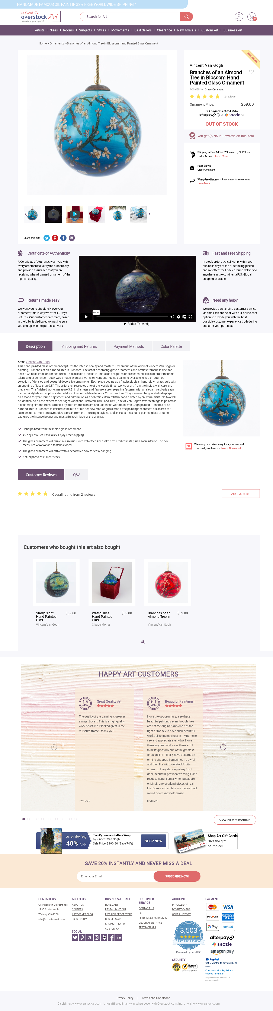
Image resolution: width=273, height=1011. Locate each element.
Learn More (221, 156)
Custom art (113, 928)
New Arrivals (186, 30)
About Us (78, 904)
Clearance (164, 30)
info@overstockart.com (51, 919)
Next (149, 214)
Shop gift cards (115, 924)
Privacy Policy (124, 998)
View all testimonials (234, 820)
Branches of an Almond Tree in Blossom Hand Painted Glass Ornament (112, 43)
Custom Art (209, 30)
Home (43, 43)
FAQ (141, 913)
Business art (113, 919)
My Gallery (179, 904)
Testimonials (147, 927)
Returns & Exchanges (153, 918)
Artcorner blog (82, 914)
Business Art (233, 30)
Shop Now (153, 841)
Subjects (85, 30)
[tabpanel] (56, 593)
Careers (77, 909)
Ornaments (57, 43)
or (232, 114)
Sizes (54, 30)
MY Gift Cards (181, 909)
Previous (26, 214)
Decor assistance (150, 922)
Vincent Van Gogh (38, 362)
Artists (40, 30)
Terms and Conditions (156, 998)
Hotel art (111, 904)
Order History (181, 914)
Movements (120, 30)
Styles (101, 30)
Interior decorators (118, 914)
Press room (79, 919)
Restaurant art (115, 909)
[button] (223, 747)
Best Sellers (143, 30)
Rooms (68, 30)
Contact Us (146, 908)
